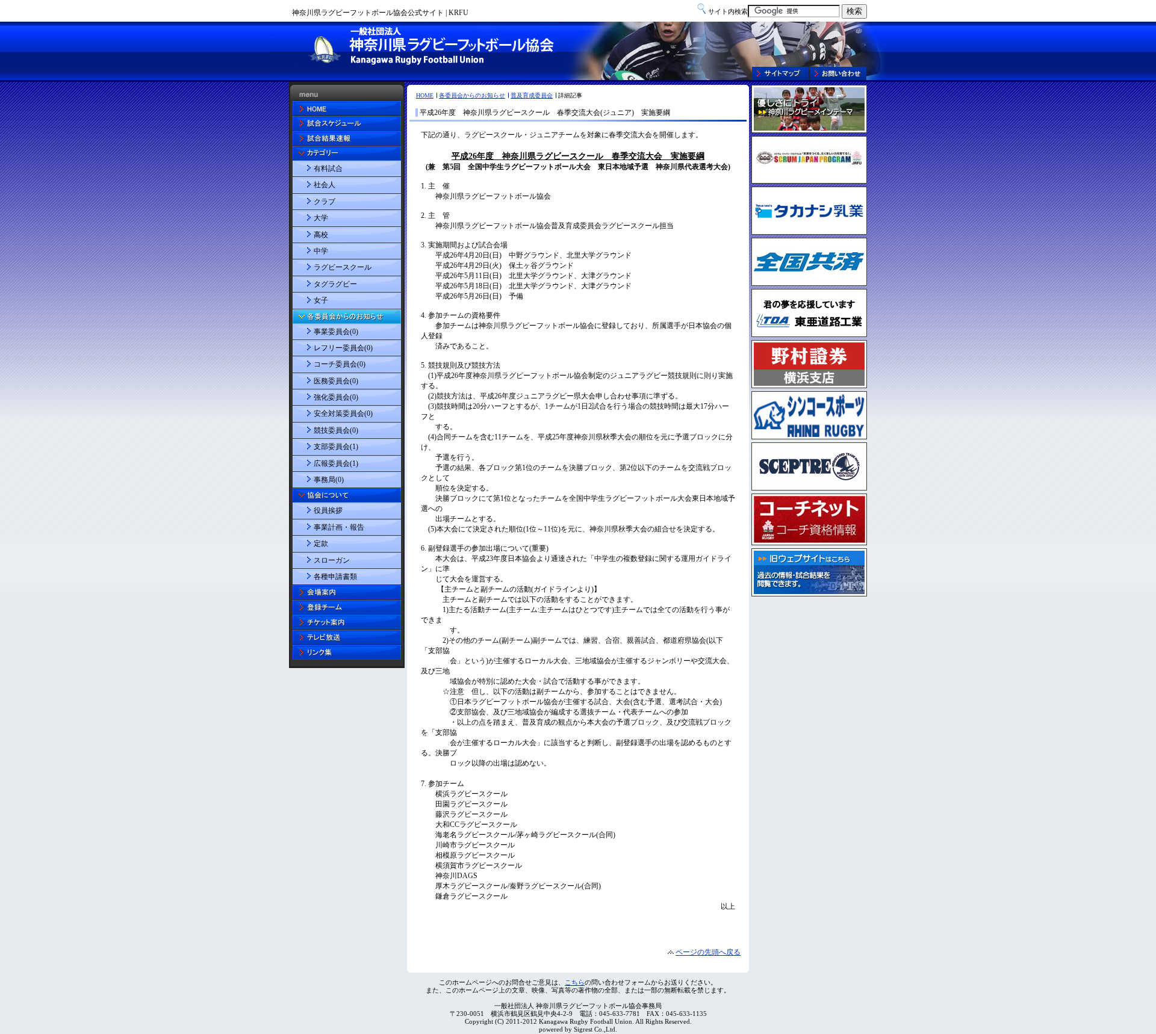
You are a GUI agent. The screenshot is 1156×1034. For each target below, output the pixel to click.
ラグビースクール (342, 267)
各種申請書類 (335, 576)
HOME (425, 95)
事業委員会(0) (336, 331)
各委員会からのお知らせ (472, 95)
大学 (321, 218)
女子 (321, 300)
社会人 (324, 185)
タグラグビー (335, 284)
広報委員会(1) (336, 463)
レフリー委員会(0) (343, 348)
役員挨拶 (328, 510)
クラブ (324, 201)
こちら (575, 982)
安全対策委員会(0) (343, 413)
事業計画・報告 (339, 527)
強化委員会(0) (336, 397)
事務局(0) (329, 479)
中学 (321, 251)
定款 (321, 543)
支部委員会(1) (336, 446)
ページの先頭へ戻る (708, 952)
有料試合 (328, 168)
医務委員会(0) (336, 381)
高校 (321, 235)
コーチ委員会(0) (339, 364)
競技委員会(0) (336, 430)
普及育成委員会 (532, 95)
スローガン (332, 560)
